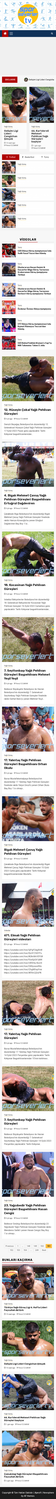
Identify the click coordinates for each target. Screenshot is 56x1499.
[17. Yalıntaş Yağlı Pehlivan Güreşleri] (28, 1003)
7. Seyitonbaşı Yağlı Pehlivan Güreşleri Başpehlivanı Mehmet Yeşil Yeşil (27, 674)
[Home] (5, 34)
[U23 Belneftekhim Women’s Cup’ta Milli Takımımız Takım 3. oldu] (9, 343)
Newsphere (48, 1492)
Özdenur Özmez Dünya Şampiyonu (34, 309)
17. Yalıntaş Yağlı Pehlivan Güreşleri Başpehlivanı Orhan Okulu (25, 764)
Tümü (20, 247)
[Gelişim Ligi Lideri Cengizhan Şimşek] (9, 181)
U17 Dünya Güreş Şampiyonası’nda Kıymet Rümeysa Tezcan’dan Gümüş (34, 326)
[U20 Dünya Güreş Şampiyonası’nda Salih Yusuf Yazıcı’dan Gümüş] (9, 250)
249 (36, 1250)
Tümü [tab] (46, 157)
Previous (10, 1246)
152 (11, 1250)
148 (28, 1246)
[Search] (52, 33)
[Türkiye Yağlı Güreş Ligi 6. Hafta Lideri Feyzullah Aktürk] (9, 167)
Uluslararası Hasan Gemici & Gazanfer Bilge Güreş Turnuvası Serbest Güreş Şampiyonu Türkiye (34, 291)
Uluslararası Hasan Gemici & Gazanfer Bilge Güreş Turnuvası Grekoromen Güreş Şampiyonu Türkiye (33, 271)
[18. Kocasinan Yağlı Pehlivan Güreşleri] (28, 554)
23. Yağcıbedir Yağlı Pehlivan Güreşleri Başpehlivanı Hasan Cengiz (25, 1209)
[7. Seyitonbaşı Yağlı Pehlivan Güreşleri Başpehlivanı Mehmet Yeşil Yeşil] (28, 639)
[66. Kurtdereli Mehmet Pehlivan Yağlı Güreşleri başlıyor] (9, 194)
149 (35, 1246)
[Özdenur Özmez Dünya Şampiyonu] (9, 307)
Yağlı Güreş (8, 127)
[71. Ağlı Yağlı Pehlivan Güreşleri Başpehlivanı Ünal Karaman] (9, 222)
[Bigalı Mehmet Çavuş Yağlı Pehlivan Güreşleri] (28, 818)
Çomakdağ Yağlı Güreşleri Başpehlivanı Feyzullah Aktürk (41, 136)
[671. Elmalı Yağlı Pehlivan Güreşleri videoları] (28, 904)
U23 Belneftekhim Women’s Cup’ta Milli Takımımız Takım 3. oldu (35, 344)
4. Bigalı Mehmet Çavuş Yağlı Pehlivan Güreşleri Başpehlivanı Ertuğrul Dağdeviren (27, 499)
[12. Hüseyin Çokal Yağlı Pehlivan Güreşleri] (28, 378)
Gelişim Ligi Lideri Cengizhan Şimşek (24, 1364)
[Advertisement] (28, 56)
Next (44, 1250)
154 (25, 1250)
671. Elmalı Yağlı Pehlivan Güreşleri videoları (22, 937)
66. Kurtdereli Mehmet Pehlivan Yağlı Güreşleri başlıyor (12, 136)
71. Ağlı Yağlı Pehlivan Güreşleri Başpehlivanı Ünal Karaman (33, 223)
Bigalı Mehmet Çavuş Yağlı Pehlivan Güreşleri (23, 852)
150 (42, 1246)
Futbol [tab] (12, 157)
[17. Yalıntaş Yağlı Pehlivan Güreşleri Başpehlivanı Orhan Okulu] (28, 729)
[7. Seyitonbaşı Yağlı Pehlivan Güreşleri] (28, 1088)
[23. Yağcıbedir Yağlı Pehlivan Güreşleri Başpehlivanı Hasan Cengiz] (28, 1174)
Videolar (7, 930)
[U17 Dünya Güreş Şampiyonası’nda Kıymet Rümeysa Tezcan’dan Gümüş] (9, 325)
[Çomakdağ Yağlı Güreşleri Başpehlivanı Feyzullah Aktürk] (9, 208)
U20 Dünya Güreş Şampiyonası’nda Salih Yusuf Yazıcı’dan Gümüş (34, 252)
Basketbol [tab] (29, 157)
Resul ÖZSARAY (12, 148)
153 (18, 1250)
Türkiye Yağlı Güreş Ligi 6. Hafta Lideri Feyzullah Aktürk (33, 169)
